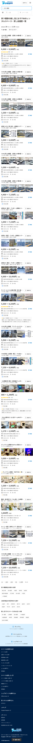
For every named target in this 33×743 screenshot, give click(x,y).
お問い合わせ (4, 715)
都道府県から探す (5, 660)
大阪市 (11, 582)
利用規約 (3, 671)
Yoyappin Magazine (5, 710)
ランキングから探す (5, 663)
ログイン (25, 2)
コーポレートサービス (5, 665)
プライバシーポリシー (5, 722)
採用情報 (3, 720)
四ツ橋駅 (21, 582)
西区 (16, 582)
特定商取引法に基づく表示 (6, 725)
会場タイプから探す (5, 654)
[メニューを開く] (30, 2)
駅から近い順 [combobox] (12, 29)
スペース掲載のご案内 (5, 678)
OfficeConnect (4, 696)
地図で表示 (17, 739)
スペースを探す (4, 652)
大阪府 (6, 582)
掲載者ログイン (4, 683)
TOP (2, 582)
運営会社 (3, 717)
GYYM (2, 703)
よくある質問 (4, 668)
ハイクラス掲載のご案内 (6, 681)
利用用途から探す (5, 657)
